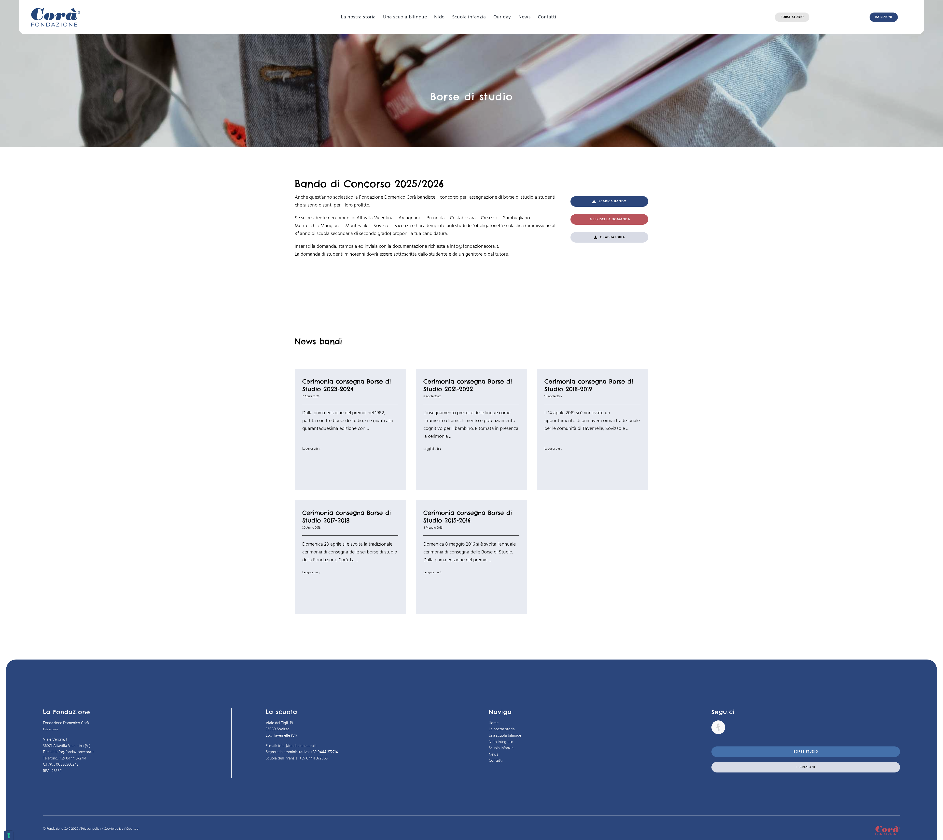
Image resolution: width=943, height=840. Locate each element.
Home (494, 723)
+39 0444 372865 (313, 758)
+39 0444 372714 (324, 752)
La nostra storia (502, 729)
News (493, 754)
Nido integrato (501, 742)
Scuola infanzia (501, 748)
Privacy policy (91, 829)
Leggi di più (310, 448)
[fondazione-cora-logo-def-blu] (55, 10)
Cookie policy (113, 829)
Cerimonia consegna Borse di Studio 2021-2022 (467, 385)
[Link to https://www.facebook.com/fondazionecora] (718, 727)
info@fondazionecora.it (474, 246)
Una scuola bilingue (505, 735)
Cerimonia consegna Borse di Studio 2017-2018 (346, 516)
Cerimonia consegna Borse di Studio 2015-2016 (467, 516)
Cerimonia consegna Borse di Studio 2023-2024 (346, 385)
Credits (132, 829)
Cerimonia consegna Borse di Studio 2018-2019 (588, 385)
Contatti (496, 760)
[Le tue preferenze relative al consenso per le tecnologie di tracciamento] (8, 835)
